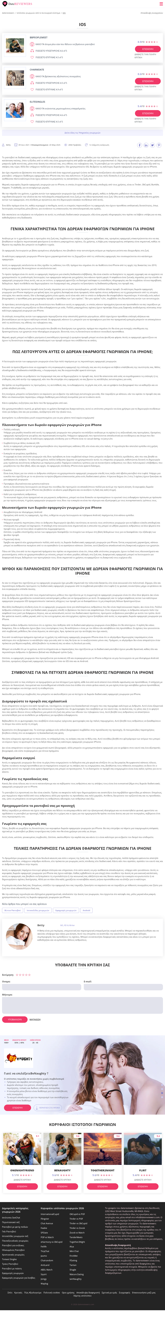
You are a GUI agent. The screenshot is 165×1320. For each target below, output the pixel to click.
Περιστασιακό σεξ (11, 1222)
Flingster (45, 1218)
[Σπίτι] (17, 4)
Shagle (73, 1269)
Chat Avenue (47, 1223)
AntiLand (45, 1265)
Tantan (73, 1265)
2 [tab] (162, 1089)
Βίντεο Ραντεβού (13, 910)
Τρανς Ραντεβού (10, 1264)
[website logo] (15, 46)
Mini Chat (74, 1251)
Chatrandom (47, 1260)
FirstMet (74, 1255)
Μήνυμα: (7, 994)
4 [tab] (162, 1097)
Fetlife (44, 1246)
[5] (29, 974)
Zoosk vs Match (77, 1232)
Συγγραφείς (124, 1292)
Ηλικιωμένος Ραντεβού (13, 1250)
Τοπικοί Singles (9, 1259)
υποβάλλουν (15, 1019)
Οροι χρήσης (68, 1292)
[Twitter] (152, 145)
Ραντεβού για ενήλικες (13, 1245)
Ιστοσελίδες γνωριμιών (38, 910)
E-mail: (88, 981)
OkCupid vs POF (77, 1214)
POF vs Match (47, 1237)
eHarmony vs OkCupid (51, 1242)
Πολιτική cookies (51, 1292)
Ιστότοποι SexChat (11, 1217)
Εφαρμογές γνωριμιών (66, 910)
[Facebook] (139, 145)
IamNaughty (75, 1279)
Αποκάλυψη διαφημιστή (88, 1292)
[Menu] (161, 3)
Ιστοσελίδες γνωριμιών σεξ (15, 1236)
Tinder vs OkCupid (78, 1223)
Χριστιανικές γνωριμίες (13, 1254)
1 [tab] (162, 1085)
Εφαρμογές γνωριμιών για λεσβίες (18, 1277)
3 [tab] (162, 1093)
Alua (72, 1246)
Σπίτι (10, 1292)
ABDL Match (46, 1269)
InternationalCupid (50, 1214)
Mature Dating (77, 1274)
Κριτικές (18, 1292)
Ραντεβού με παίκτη (12, 1268)
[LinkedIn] (146, 145)
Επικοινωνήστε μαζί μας (144, 1292)
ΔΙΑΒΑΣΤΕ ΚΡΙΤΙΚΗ (22, 1179)
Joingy (44, 1279)
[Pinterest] (158, 145)
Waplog (44, 1283)
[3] (23, 974)
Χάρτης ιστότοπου (82, 1295)
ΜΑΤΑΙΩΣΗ (35, 1019)
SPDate (44, 1232)
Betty (40, 925)
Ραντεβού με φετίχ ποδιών (15, 1226)
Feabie (44, 1228)
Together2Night (77, 1242)
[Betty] (19, 936)
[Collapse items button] (82, 133)
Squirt (44, 1274)
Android (86, 910)
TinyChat (45, 1251)
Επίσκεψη (147, 49)
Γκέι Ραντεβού (9, 1231)
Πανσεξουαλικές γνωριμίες (15, 1240)
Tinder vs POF (76, 1218)
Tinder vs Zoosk (77, 1228)
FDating (73, 1260)
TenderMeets (76, 1237)
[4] (26, 974)
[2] (20, 974)
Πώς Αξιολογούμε (33, 1292)
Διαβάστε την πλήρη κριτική (145, 56)
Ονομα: (6, 981)
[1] (17, 974)
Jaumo (44, 1255)
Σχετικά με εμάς (109, 1292)
